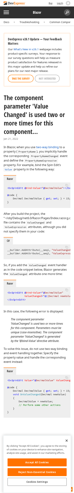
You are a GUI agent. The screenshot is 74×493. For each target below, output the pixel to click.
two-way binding (47, 147)
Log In (60, 3)
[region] (37, 464)
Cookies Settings (37, 481)
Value (8, 169)
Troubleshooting (29, 22)
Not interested (47, 78)
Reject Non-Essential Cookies (37, 472)
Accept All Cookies (37, 462)
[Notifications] (68, 3)
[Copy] (66, 185)
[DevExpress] (15, 3)
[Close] (67, 441)
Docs (6, 22)
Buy (50, 3)
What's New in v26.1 (26, 49)
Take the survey (21, 78)
